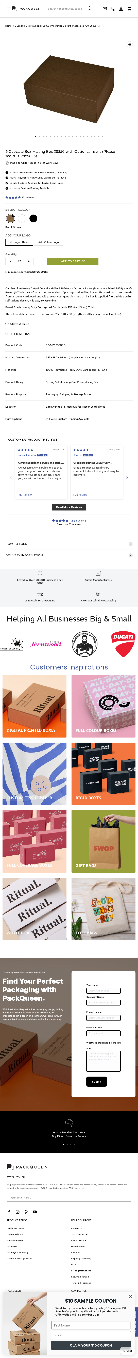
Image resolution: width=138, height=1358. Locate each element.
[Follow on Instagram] (17, 1212)
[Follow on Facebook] (9, 1212)
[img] (25, 450)
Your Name (92, 985)
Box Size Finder (79, 1240)
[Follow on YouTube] (34, 1212)
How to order (78, 1246)
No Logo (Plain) (19, 242)
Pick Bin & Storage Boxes (19, 1258)
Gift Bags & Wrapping (17, 1252)
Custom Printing (15, 1234)
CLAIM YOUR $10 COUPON (91, 1345)
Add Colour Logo (48, 242)
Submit (96, 1081)
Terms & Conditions (81, 1283)
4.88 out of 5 (78, 520)
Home (8, 26)
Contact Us (76, 1228)
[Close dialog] (130, 1296)
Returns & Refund (80, 1276)
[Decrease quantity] (10, 261)
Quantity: (11, 254)
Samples (75, 1252)
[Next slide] (127, 477)
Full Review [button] (25, 494)
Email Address (95, 1027)
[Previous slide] (10, 477)
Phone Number (94, 1012)
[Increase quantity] (28, 261)
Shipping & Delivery (81, 1258)
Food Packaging (15, 1240)
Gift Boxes (12, 1246)
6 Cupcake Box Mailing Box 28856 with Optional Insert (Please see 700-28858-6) (57, 26)
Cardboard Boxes (15, 1228)
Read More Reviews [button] (69, 507)
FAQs (73, 1264)
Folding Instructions (81, 1270)
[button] (13, 197)
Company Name (95, 997)
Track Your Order (79, 1234)
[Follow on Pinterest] (26, 1212)
